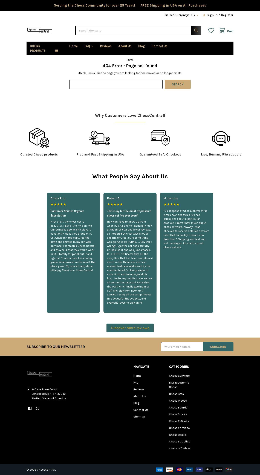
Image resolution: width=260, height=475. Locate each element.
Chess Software (179, 375)
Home (73, 46)
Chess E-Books (179, 421)
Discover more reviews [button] (130, 328)
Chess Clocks (178, 414)
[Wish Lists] (212, 30)
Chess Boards (178, 407)
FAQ (87, 46)
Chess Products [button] (38, 48)
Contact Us (159, 46)
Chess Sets (176, 394)
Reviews (106, 46)
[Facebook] (30, 408)
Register (227, 15)
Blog (141, 46)
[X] (37, 408)
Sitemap (139, 416)
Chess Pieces (178, 400)
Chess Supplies (179, 441)
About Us (124, 46)
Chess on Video (179, 428)
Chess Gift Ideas (180, 448)
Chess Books (177, 434)
